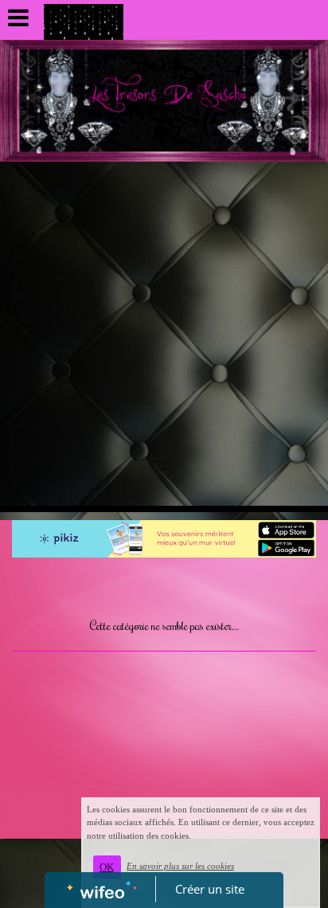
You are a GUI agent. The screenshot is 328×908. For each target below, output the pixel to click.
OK (107, 867)
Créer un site (209, 889)
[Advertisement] (164, 334)
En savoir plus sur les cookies (180, 866)
